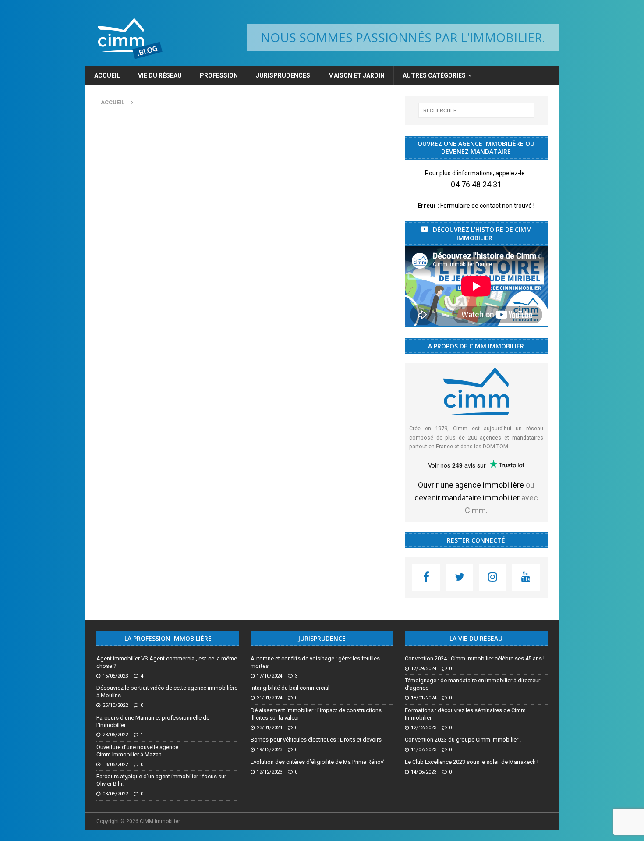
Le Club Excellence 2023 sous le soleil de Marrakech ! (471, 762)
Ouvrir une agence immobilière (471, 485)
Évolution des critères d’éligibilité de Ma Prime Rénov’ (318, 762)
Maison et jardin (356, 75)
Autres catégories (434, 75)
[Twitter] (459, 577)
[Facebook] (426, 577)
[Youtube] (526, 577)
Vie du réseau (160, 75)
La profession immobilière (168, 638)
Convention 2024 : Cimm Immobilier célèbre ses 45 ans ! (475, 658)
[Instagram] (492, 577)
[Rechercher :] (476, 110)
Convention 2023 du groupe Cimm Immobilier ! (463, 739)
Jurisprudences (283, 75)
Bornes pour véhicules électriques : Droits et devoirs (316, 739)
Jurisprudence (322, 638)
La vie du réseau (475, 638)
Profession (219, 75)
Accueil (107, 75)
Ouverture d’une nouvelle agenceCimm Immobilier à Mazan (137, 751)
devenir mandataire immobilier (467, 497)
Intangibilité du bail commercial (290, 688)
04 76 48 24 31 (476, 184)
